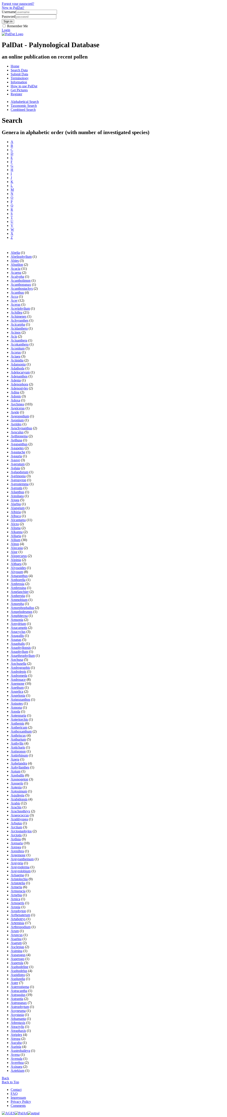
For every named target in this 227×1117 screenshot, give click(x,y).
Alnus (15, 544)
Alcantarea (18, 520)
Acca (14, 296)
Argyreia (17, 863)
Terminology (20, 78)
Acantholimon (21, 280)
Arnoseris (17, 903)
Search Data (19, 70)
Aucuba (16, 1043)
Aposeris (17, 783)
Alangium (18, 508)
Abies (15, 260)
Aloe (14, 552)
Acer (14, 300)
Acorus (16, 352)
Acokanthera (20, 344)
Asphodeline (19, 967)
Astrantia (17, 999)
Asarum (16, 943)
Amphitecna (19, 616)
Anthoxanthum (21, 731)
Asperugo (17, 959)
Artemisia (17, 923)
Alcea (15, 524)
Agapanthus (19, 444)
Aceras (15, 304)
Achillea (16, 312)
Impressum (18, 1097)
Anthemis (17, 723)
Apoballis (17, 775)
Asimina (16, 951)
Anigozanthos (20, 699)
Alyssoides (18, 568)
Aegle (15, 412)
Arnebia (16, 895)
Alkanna (17, 532)
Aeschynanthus (21, 428)
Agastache (18, 452)
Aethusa (16, 440)
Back (5, 1078)
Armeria (16, 887)
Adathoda (17, 368)
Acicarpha (18, 324)
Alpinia (16, 560)
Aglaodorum (19, 472)
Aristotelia (18, 883)
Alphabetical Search (25, 102)
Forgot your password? (18, 4)
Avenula (16, 1058)
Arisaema (17, 875)
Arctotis (16, 835)
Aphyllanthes (20, 767)
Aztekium (17, 1070)
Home (15, 66)
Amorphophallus (22, 608)
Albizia (16, 512)
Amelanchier (20, 592)
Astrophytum (20, 1007)
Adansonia (18, 364)
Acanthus (17, 292)
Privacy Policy (21, 1101)
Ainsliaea (17, 496)
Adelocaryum (20, 372)
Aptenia (16, 787)
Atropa (15, 1039)
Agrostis (16, 488)
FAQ (14, 1093)
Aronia (15, 907)
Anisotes (17, 703)
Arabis (15, 803)
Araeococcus (20, 815)
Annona (16, 707)
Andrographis (20, 667)
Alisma (16, 528)
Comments (18, 1105)
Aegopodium (20, 416)
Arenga (16, 847)
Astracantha (19, 991)
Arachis (16, 807)
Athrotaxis (18, 1023)
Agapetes (17, 448)
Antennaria (18, 715)
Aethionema (19, 436)
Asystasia (17, 1015)
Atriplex (16, 1035)
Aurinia (16, 1047)
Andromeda (19, 675)
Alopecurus (19, 556)
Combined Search (23, 110)
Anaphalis (18, 644)
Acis (14, 336)
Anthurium (18, 739)
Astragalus (18, 995)
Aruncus (17, 935)
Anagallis (17, 636)
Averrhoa (17, 1062)
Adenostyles (19, 388)
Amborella (18, 580)
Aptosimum (19, 791)
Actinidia (17, 360)
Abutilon (17, 264)
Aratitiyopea (19, 819)
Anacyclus (18, 632)
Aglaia (15, 468)
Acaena (16, 272)
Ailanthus (17, 492)
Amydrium (18, 624)
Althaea (16, 564)
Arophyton (18, 911)
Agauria (16, 456)
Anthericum (19, 727)
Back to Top (10, 1082)
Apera (15, 759)
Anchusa (17, 659)
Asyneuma (18, 1011)
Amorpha (17, 604)
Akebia (16, 504)
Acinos (16, 332)
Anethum (17, 687)
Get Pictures (19, 90)
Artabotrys (18, 919)
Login (6, 30)
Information (19, 82)
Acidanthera (19, 328)
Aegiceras (18, 408)
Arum (15, 931)
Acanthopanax (21, 284)
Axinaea (16, 1066)
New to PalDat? (13, 8)
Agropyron (18, 480)
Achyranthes (19, 320)
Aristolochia (19, 879)
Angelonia (18, 695)
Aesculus (17, 432)
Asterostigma (20, 987)
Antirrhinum (19, 755)
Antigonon (18, 751)
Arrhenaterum (20, 915)
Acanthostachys (22, 288)
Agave (15, 460)
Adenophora (19, 384)
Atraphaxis (18, 1031)
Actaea (15, 356)
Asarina (16, 939)
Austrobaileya (20, 1050)
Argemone (18, 855)
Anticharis (18, 747)
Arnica (15, 899)
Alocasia (17, 548)
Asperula (17, 963)
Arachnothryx (20, 811)
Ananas (16, 640)
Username (9, 12)
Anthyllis (17, 743)
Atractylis (17, 1027)
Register (16, 94)
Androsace (18, 679)
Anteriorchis (19, 719)
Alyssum (17, 572)
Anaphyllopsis (21, 647)
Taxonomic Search (24, 106)
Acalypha (17, 276)
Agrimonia (18, 476)
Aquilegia (17, 795)
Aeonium (17, 420)
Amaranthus (19, 576)
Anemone (17, 683)
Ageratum (18, 464)
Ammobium (19, 600)
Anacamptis (19, 628)
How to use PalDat (24, 86)
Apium (15, 771)
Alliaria (16, 536)
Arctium (16, 827)
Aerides (16, 424)
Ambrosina (18, 588)
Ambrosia (17, 584)
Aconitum (18, 348)
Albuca (16, 516)
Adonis (16, 396)
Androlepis (18, 671)
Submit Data (19, 74)
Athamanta (18, 1019)
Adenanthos (19, 376)
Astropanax (19, 1003)
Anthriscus (18, 735)
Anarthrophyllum (23, 655)
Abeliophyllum (21, 256)
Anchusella (18, 663)
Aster (14, 983)
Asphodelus (19, 971)
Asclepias (17, 947)
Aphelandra (19, 763)
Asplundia (18, 979)
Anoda (15, 711)
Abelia (15, 252)
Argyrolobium (21, 871)
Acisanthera (19, 340)
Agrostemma (20, 484)
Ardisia (16, 839)
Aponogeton (19, 779)
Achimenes (18, 316)
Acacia (15, 268)
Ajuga (15, 500)
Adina (15, 392)
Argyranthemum (22, 859)
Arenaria (17, 843)
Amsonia (17, 620)
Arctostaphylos (21, 831)
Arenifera (17, 851)
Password (8, 16)
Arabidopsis (19, 799)
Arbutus (16, 823)
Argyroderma (20, 867)
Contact (16, 1090)
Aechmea (17, 404)
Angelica (17, 691)
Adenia (16, 380)
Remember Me (17, 26)
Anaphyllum (19, 651)
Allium (15, 540)
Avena (15, 1054)
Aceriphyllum (20, 308)
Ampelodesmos (21, 612)
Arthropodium (21, 927)
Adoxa (15, 400)
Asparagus (18, 955)
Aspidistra (18, 975)
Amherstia (18, 596)
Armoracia (18, 891)
